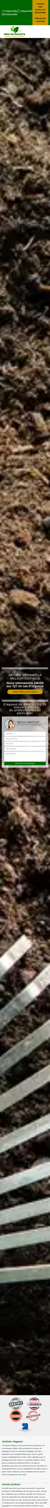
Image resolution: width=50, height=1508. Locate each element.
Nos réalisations (25, 692)
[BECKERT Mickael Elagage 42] (14, 31)
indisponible (10, 11)
